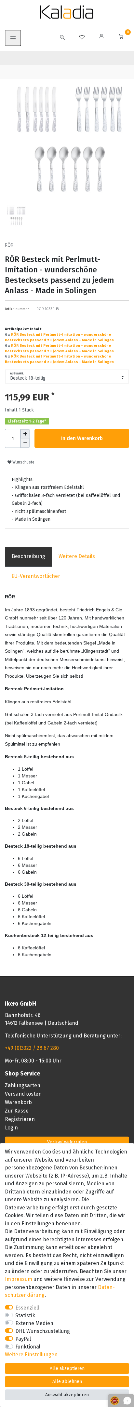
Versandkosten (23, 1094)
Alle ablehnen (67, 1381)
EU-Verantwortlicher (35, 576)
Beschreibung (28, 556)
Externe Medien (34, 1323)
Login (11, 1128)
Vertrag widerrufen (67, 1142)
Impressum (18, 1279)
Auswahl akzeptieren (67, 1395)
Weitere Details (77, 556)
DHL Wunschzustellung (42, 1331)
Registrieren (20, 1119)
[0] (121, 37)
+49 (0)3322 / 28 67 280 (32, 1048)
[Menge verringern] (25, 443)
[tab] (28, 557)
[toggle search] (62, 38)
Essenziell (27, 1308)
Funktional (27, 1347)
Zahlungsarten (22, 1085)
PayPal (23, 1339)
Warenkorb (18, 1102)
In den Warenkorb (82, 438)
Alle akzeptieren (67, 1368)
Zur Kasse (17, 1111)
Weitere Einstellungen (31, 1354)
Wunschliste (22, 462)
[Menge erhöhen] (25, 433)
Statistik (25, 1315)
